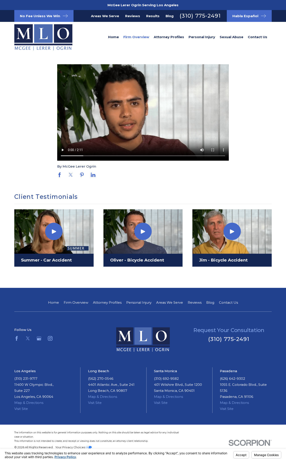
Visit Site (21, 409)
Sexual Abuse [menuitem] (231, 37)
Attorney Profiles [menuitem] (169, 37)
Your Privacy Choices (70, 447)
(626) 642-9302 (232, 378)
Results (153, 16)
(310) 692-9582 (166, 378)
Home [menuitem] (113, 37)
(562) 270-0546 (100, 378)
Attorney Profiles (107, 302)
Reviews (132, 16)
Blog (170, 16)
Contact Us (228, 302)
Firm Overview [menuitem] (136, 37)
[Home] (36, 37)
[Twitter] (27, 338)
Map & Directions (28, 403)
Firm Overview (76, 302)
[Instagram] (50, 338)
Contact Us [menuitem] (257, 37)
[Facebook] (16, 338)
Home (53, 302)
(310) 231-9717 (25, 378)
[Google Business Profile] (39, 338)
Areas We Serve (105, 16)
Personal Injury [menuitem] (202, 37)
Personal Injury (138, 302)
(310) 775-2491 (200, 15)
